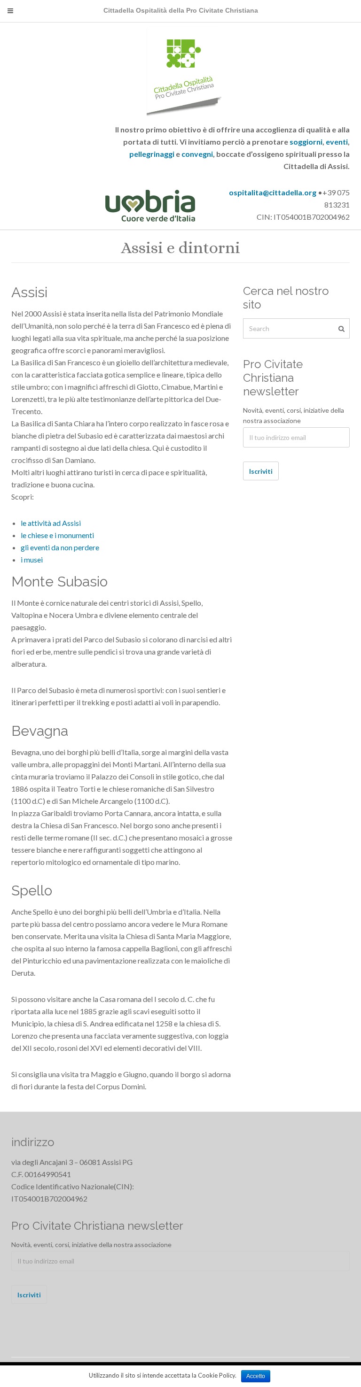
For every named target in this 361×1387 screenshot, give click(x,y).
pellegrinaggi (151, 153)
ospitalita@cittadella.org (272, 192)
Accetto (255, 1376)
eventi (337, 141)
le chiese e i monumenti (57, 535)
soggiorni (306, 141)
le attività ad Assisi (51, 522)
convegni (197, 153)
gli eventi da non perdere (60, 547)
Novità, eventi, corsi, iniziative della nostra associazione (293, 415)
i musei (32, 559)
